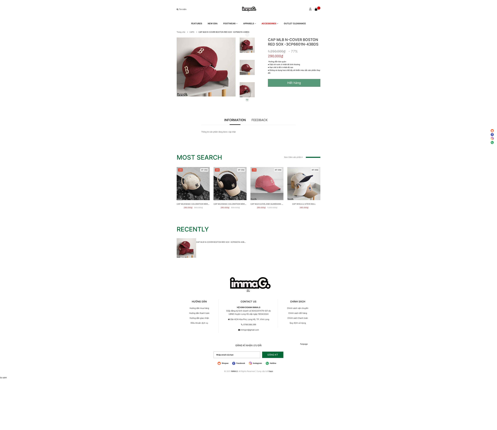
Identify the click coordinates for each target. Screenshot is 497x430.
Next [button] (247, 100)
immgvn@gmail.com (250, 330)
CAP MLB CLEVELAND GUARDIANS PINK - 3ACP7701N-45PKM (277, 204)
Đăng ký (273, 354)
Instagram (257, 363)
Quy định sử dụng (298, 323)
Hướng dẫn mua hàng (199, 308)
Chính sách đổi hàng (297, 313)
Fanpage (304, 344)
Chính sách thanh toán (297, 318)
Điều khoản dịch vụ (199, 323)
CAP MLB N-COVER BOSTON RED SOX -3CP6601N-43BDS (221, 242)
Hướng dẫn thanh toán (199, 313)
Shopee (224, 363)
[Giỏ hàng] (317, 9)
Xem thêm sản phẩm (293, 157)
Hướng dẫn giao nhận (199, 318)
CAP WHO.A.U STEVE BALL (304, 204)
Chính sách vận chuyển (297, 308)
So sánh (3, 377)
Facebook (240, 363)
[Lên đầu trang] (492, 418)
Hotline (272, 363)
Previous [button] (247, 35)
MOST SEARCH (199, 157)
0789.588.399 (249, 324)
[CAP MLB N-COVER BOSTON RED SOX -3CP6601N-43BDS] (186, 248)
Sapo (271, 371)
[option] (247, 46)
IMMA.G (234, 371)
